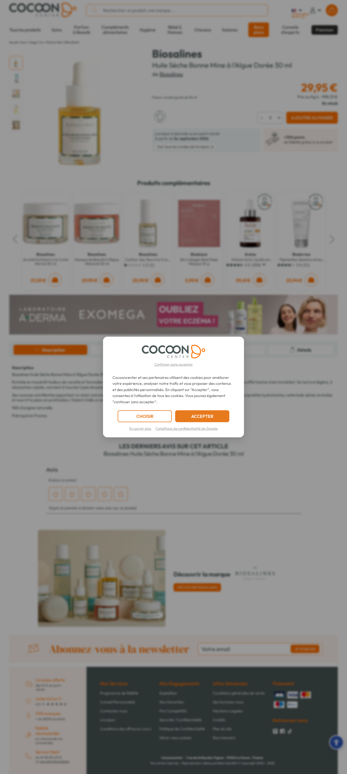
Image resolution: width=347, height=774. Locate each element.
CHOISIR (144, 416)
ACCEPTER (202, 416)
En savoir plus (140, 428)
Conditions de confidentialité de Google (187, 428)
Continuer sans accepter (173, 364)
